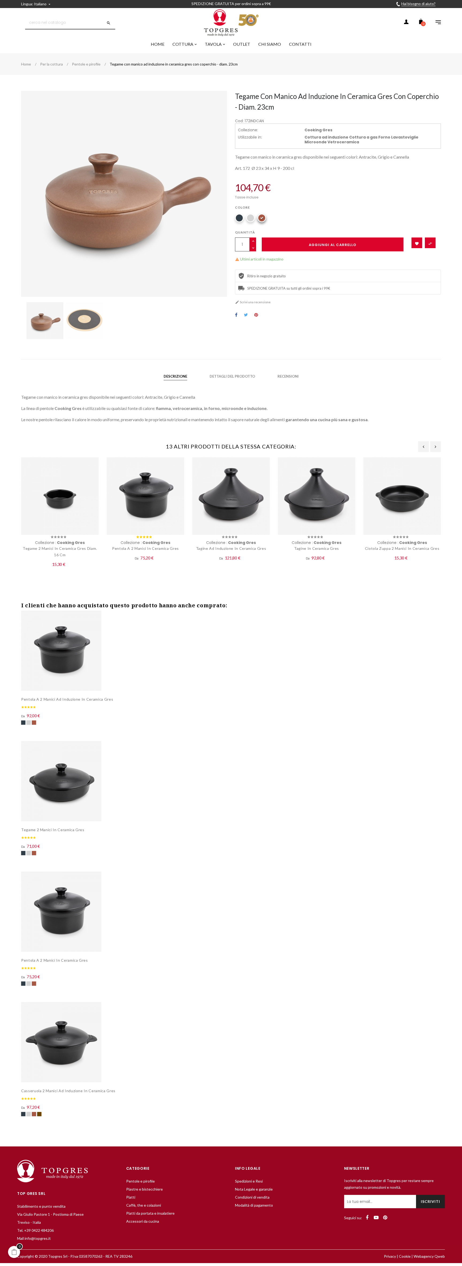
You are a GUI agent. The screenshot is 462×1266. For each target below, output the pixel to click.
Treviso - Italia (29, 1222)
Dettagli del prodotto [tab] (232, 376)
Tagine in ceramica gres (316, 548)
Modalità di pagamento (254, 1205)
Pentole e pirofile (140, 1181)
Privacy (390, 1256)
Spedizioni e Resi (249, 1181)
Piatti (130, 1197)
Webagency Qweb (429, 1256)
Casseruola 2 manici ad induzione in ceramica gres (68, 1090)
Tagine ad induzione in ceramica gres (231, 548)
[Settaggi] (435, 23)
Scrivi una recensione (253, 302)
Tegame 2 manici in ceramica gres (52, 829)
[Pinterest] (385, 1218)
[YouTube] (376, 1218)
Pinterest (256, 315)
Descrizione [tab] (175, 376)
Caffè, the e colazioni (143, 1205)
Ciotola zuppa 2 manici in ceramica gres (402, 548)
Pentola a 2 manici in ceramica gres (145, 548)
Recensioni (288, 376)
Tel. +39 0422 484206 (35, 1230)
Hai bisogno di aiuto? (418, 3)
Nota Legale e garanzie (254, 1189)
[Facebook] (367, 1218)
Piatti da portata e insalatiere (150, 1213)
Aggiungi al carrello (332, 244)
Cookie (405, 1256)
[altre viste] (439, 614)
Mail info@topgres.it (34, 1238)
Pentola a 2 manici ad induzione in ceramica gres (67, 699)
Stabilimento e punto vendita (41, 1206)
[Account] (406, 23)
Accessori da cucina (142, 1221)
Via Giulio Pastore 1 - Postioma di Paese (50, 1214)
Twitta (246, 315)
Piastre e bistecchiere (144, 1189)
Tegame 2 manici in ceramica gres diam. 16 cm (60, 551)
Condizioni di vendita (252, 1197)
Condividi (236, 315)
